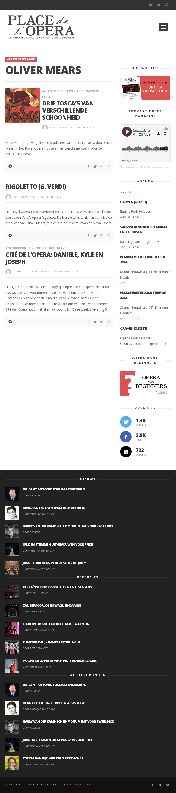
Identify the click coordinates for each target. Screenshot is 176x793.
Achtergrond (52, 91)
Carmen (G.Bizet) (133, 202)
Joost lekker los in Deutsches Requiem (54, 563)
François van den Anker (31, 271)
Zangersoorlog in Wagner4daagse (52, 605)
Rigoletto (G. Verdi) (36, 186)
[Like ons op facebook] (126, 436)
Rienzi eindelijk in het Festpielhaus (51, 642)
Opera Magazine (129, 167)
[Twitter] (158, 5)
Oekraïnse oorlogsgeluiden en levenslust (58, 587)
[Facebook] (142, 5)
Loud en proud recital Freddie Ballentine (57, 624)
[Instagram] (150, 5)
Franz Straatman (62, 127)
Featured (92, 91)
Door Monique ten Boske (39, 513)
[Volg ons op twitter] (126, 422)
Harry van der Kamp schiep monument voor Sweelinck (68, 526)
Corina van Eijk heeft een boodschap (53, 758)
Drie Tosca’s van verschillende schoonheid (68, 110)
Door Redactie (31, 495)
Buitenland (74, 91)
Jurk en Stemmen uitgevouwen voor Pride (58, 544)
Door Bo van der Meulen (38, 630)
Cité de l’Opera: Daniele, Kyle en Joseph (54, 258)
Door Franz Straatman (37, 666)
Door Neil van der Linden (39, 550)
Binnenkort (37, 248)
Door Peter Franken (35, 648)
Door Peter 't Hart (34, 611)
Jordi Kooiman (24, 196)
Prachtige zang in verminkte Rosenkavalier (59, 660)
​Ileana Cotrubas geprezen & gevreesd (54, 507)
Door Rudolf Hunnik (35, 593)
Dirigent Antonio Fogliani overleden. (54, 489)
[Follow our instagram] (126, 451)
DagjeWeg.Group (81, 784)
